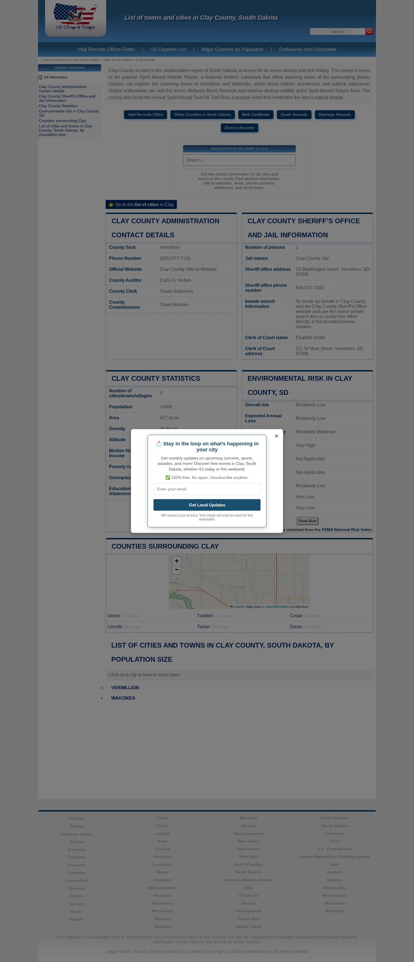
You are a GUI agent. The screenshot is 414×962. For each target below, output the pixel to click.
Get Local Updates (207, 505)
